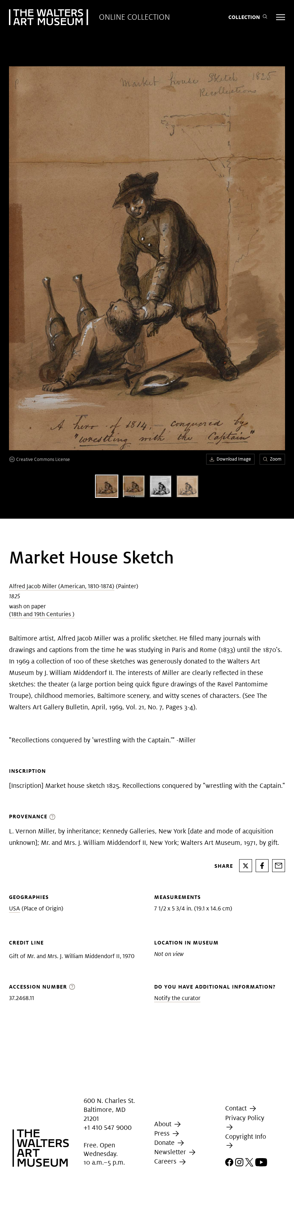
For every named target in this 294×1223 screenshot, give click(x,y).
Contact (236, 1108)
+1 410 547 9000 (108, 1128)
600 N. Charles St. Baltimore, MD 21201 (109, 1109)
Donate (165, 1142)
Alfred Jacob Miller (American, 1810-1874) (61, 586)
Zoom (275, 459)
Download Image (234, 459)
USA (14, 908)
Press (162, 1133)
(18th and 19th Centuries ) (42, 614)
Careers (166, 1161)
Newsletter (171, 1152)
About (163, 1124)
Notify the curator (177, 998)
